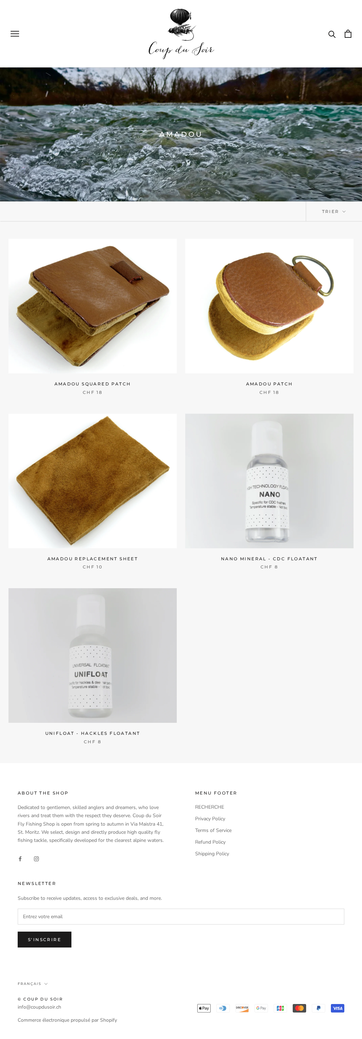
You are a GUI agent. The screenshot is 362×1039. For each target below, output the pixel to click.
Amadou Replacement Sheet (92, 558)
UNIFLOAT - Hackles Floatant (92, 733)
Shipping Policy (212, 853)
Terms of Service (213, 830)
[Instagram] (36, 858)
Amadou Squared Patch (92, 383)
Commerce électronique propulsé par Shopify (67, 1020)
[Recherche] (332, 33)
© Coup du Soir (40, 999)
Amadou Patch (269, 383)
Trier (331, 211)
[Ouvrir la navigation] (15, 34)
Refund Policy (210, 842)
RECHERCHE (209, 807)
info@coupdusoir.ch (39, 1007)
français (29, 983)
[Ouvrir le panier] (348, 34)
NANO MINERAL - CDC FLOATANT (269, 558)
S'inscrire (44, 939)
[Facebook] (20, 858)
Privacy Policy (210, 818)
